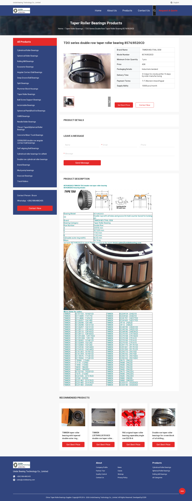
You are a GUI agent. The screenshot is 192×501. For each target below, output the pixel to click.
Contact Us (100, 478)
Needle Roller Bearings (26, 122)
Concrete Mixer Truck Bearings (30, 135)
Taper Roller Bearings (74, 29)
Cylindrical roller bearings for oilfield (32, 154)
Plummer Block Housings (27, 89)
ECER (144, 497)
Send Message (82, 163)
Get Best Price (124, 105)
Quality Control (101, 474)
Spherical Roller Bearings (27, 56)
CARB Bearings (23, 116)
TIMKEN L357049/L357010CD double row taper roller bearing (102, 436)
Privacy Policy (122, 478)
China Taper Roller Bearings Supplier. (59, 497)
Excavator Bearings (25, 67)
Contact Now (35, 208)
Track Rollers (22, 181)
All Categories (157, 478)
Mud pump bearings (25, 170)
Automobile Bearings (26, 105)
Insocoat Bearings (25, 176)
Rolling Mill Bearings (25, 61)
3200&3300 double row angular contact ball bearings (30, 142)
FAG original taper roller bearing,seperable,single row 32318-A (133, 435)
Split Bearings (23, 83)
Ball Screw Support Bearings (29, 100)
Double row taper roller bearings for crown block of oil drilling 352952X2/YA (163, 436)
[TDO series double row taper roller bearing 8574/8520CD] (87, 71)
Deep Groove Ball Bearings (28, 78)
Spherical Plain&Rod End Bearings (31, 111)
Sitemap (120, 474)
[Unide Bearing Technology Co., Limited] (21, 10)
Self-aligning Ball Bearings (28, 148)
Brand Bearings (23, 165)
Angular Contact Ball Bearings (29, 72)
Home (60, 29)
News (120, 467)
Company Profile (101, 467)
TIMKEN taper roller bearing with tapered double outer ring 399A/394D (71, 436)
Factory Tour (100, 471)
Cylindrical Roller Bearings (28, 50)
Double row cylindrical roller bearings (32, 159)
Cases (120, 471)
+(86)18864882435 (35, 201)
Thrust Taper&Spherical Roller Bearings (30, 128)
